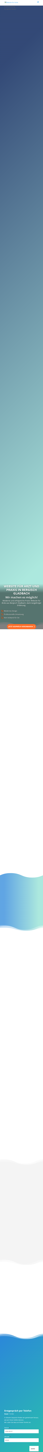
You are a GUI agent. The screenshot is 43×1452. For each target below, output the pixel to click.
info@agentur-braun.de (21, 1386)
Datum (7, 1428)
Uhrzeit (7, 1437)
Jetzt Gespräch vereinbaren (20, 626)
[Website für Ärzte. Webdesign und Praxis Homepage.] (13, 3)
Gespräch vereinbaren (16, 922)
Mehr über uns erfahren (21, 1253)
